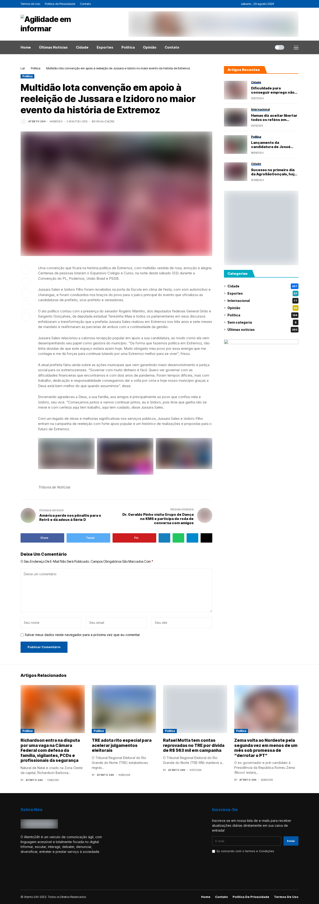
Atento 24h (37, 121)
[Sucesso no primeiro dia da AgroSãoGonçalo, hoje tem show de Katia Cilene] (235, 171)
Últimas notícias (262, 330)
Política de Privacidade (251, 897)
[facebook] (278, 3)
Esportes (262, 293)
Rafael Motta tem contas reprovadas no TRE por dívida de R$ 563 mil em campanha (193, 745)
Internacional (262, 301)
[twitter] (285, 4)
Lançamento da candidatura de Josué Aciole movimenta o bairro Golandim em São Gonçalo (274, 145)
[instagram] (291, 3)
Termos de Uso (286, 897)
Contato (221, 897)
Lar (23, 68)
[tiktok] (42, 874)
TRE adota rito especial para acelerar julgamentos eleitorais (122, 745)
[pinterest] (297, 3)
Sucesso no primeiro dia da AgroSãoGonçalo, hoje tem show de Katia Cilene (274, 172)
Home (205, 897)
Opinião (262, 308)
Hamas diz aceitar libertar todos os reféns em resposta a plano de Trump (274, 117)
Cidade (262, 286)
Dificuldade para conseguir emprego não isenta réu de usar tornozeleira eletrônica (272, 90)
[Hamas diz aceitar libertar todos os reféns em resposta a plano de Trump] (235, 117)
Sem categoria (262, 322)
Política (35, 68)
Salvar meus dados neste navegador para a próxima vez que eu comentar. (82, 635)
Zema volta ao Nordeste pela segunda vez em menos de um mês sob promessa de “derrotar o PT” (266, 748)
